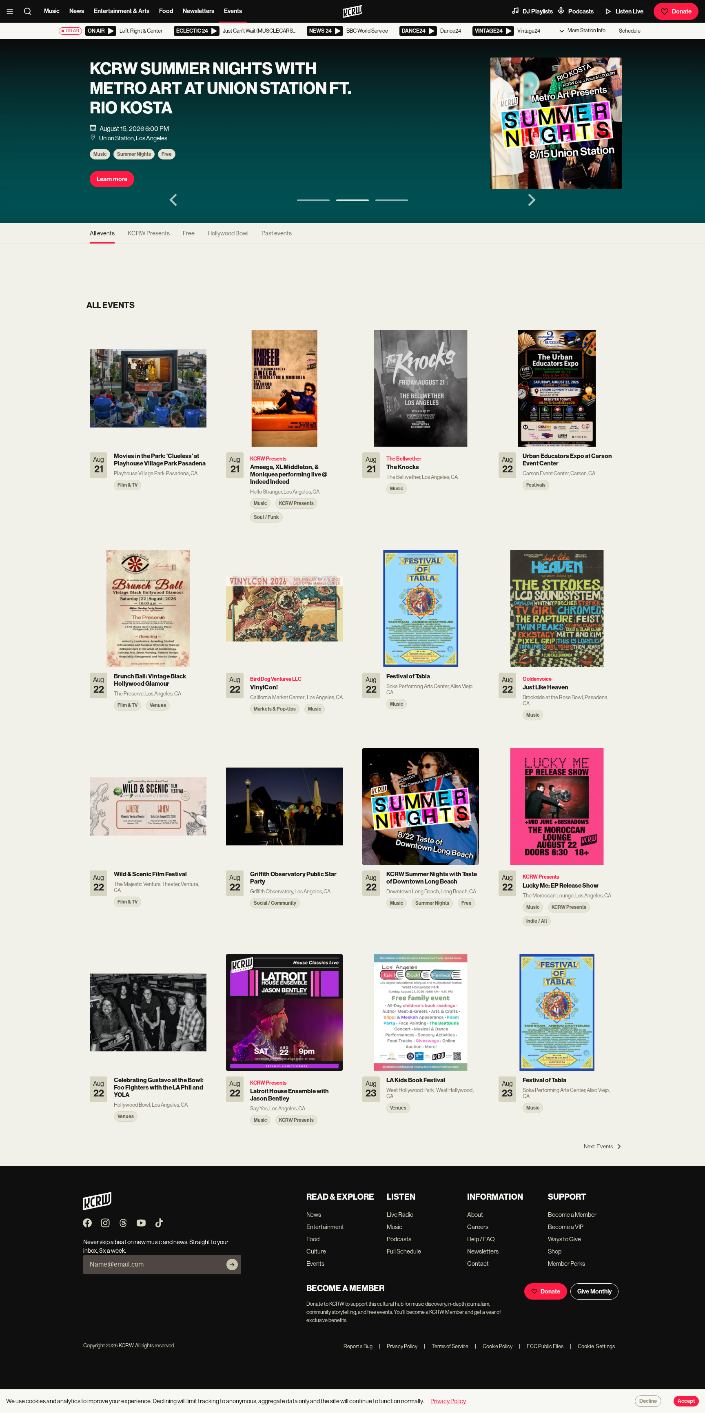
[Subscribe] (232, 1264)
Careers (477, 1226)
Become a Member (572, 1214)
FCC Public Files (541, 1346)
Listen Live (629, 11)
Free (167, 154)
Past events (277, 233)
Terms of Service (446, 1346)
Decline (648, 1401)
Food (166, 11)
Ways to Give (564, 1239)
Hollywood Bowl (228, 233)
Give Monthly (594, 1291)
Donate (682, 11)
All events (102, 233)
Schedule (630, 31)
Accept (686, 1401)
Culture (316, 1251)
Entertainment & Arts (121, 11)
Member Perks (566, 1263)
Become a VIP (565, 1226)
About (475, 1214)
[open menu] (12, 11)
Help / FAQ (481, 1239)
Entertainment (325, 1226)
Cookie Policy (493, 1346)
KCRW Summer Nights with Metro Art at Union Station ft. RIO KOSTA (220, 88)
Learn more (112, 179)
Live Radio (400, 1214)
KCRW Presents (149, 233)
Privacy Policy (398, 1346)
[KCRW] (97, 1208)
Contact (478, 1263)
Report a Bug (358, 1346)
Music (52, 11)
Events (233, 11)
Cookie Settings (596, 1346)
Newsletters (198, 11)
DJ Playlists (538, 11)
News (76, 11)
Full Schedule (404, 1251)
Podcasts (581, 11)
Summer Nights (134, 154)
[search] (30, 11)
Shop (554, 1251)
